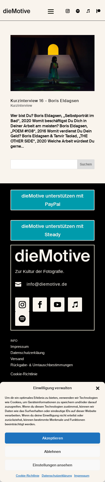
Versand (17, 359)
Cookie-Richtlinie (27, 476)
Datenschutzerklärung (57, 476)
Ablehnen (52, 451)
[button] (97, 388)
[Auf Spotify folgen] (78, 11)
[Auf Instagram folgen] (68, 11)
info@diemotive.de (47, 284)
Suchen (86, 164)
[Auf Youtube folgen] (57, 304)
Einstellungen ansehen (52, 465)
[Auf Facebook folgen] (40, 304)
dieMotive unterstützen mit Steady (52, 230)
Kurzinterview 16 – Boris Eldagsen (44, 100)
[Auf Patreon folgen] (98, 11)
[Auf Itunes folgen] (88, 11)
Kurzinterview (21, 105)
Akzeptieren (52, 438)
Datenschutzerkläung (27, 353)
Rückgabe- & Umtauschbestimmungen (41, 365)
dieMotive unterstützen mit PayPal (52, 200)
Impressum (81, 476)
